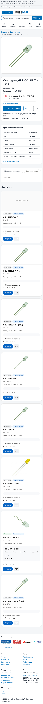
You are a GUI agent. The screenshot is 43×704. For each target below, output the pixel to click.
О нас (34, 1)
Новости (26, 665)
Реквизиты (5, 662)
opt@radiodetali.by (23, 1)
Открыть (8, 239)
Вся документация (10, 103)
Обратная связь (7, 683)
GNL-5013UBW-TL (11, 271)
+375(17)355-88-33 (9, 1)
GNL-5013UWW (10, 379)
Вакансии (5, 665)
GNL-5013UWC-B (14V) (13, 601)
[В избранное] (31, 108)
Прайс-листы (28, 657)
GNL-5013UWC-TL (11, 217)
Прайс (16, 3)
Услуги (23, 3)
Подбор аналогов (8, 677)
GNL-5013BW (9, 430)
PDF (16, 239)
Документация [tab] (32, 171)
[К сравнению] (37, 108)
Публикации (7, 3)
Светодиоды (15, 32)
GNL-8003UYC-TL (11, 537)
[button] (4, 24)
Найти (37, 18)
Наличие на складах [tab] (12, 171)
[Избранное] (22, 24)
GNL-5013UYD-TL (11, 483)
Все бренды (7, 647)
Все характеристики (11, 161)
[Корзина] (39, 24)
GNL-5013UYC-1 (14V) (13, 325)
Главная (4, 32)
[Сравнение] (13, 24)
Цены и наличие (13, 108)
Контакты (31, 3)
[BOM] (30, 24)
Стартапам (5, 680)
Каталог (8, 12)
